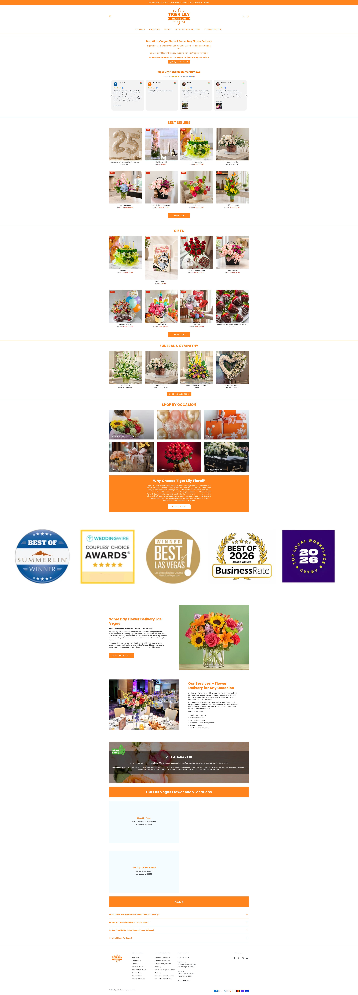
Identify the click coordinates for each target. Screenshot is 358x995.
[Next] (246, 95)
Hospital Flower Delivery (164, 976)
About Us (135, 958)
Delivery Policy (137, 967)
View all (179, 215)
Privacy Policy (137, 976)
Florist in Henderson (162, 958)
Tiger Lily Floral (118, 990)
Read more (117, 106)
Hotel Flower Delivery (163, 979)
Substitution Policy (139, 970)
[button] (110, 16)
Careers (135, 964)
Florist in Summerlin (162, 961)
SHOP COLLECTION (179, 394)
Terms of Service (138, 979)
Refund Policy (137, 973)
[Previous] (111, 95)
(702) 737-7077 (179, 62)
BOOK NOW (179, 506)
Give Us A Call (121, 655)
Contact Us (136, 961)
